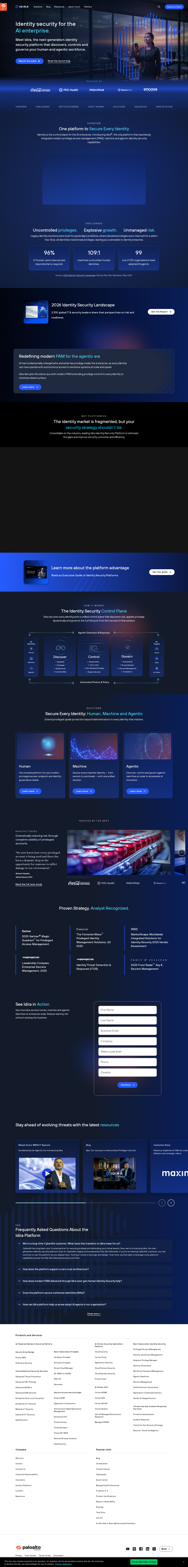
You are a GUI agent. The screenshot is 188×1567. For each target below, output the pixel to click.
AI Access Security (24, 1363)
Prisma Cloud (100, 1379)
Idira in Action (164, 107)
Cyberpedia (101, 1474)
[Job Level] (127, 1052)
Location (19, 1491)
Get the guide (159, 572)
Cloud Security (101, 1352)
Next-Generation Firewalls (66, 1352)
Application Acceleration (65, 1403)
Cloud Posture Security (105, 1368)
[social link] (127, 1549)
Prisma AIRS (21, 1358)
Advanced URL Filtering (26, 1382)
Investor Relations (24, 1485)
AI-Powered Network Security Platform (34, 1344)
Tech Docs (100, 1512)
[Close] (184, 1562)
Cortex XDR (100, 1398)
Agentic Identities (141, 1376)
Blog (48, 7)
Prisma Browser (61, 1428)
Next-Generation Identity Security (149, 1344)
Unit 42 (99, 1518)
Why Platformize (69, 107)
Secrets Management (142, 1382)
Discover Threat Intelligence (145, 1431)
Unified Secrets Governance (145, 1387)
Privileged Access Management (147, 1349)
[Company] (127, 1041)
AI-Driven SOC (101, 1387)
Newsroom (20, 1496)
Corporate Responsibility (27, 1474)
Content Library (103, 1469)
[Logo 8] (91, 91)
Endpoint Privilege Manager (145, 1360)
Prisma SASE (59, 1398)
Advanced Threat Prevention (28, 1377)
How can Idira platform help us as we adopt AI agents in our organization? (64, 1304)
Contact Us (20, 1469)
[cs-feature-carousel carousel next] (181, 852)
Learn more (28, 387)
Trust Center (30, 1556)
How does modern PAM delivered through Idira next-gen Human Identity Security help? (72, 1281)
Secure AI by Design (25, 1352)
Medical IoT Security (24, 1409)
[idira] (22, 7)
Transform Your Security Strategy (148, 1425)
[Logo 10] (145, 91)
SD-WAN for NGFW (62, 1374)
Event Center (102, 1480)
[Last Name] (127, 1020)
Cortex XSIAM (101, 1393)
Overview (21, 107)
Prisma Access (60, 1422)
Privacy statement (63, 1564)
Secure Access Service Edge (67, 1393)
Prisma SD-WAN (61, 1433)
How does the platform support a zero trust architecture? (56, 1269)
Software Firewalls (62, 1363)
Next (171, 1202)
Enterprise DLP (60, 1417)
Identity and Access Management (148, 1355)
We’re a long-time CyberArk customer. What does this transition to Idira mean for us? (71, 1243)
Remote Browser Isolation (65, 1438)
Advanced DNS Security (26, 1393)
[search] (159, 7)
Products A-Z (102, 1491)
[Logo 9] (117, 91)
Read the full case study (29, 884)
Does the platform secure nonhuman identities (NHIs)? (54, 1292)
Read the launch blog (59, 61)
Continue (126, 1085)
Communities (102, 1464)
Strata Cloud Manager (63, 1368)
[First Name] (127, 1010)
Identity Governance (142, 1366)
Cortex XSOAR (101, 1403)
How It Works (96, 107)
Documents (59, 1556)
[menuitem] (24, 7)
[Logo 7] (66, 91)
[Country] (127, 1072)
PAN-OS (57, 1379)
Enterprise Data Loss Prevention (30, 1398)
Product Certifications (106, 1496)
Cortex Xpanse (101, 1409)
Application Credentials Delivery (147, 1393)
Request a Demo (174, 7)
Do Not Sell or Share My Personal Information (115, 1523)
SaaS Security (22, 1420)
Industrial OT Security (25, 1415)
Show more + (94, 1313)
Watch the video (28, 61)
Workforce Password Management (148, 1371)
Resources (59, 7)
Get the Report (159, 311)
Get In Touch (74, 7)
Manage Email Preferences (107, 1485)
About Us (20, 1458)
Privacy (19, 1556)
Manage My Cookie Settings (144, 1562)
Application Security (104, 1363)
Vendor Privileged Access (144, 1398)
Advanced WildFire (24, 1387)
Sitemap (99, 1507)
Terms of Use (45, 1556)
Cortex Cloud (100, 1357)
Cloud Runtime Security (105, 1374)
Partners (88, 7)
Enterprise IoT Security (26, 1404)
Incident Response (141, 1420)
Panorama (58, 1384)
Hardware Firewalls (62, 1357)
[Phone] (127, 1062)
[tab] (79, 883)
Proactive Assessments (143, 1414)
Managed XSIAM (102, 1422)
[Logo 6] (40, 91)
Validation (140, 107)
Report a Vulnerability (105, 1502)
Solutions (38, 7)
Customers (20, 1480)
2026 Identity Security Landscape (79, 275)
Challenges (43, 107)
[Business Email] (127, 1031)
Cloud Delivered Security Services (32, 1371)
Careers (19, 1464)
